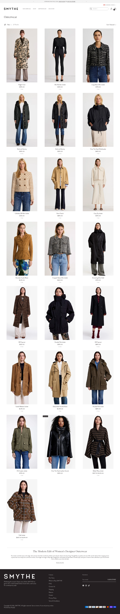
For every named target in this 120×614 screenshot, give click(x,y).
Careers (51, 595)
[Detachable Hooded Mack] (60, 377)
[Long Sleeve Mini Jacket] (98, 55)
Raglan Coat (21, 85)
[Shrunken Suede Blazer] (22, 249)
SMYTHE (17, 606)
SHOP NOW (62, 1)
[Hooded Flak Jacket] (60, 313)
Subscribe (112, 580)
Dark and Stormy (22, 149)
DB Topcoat (22, 342)
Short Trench (60, 213)
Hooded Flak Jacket (60, 342)
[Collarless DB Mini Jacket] (22, 184)
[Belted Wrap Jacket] (98, 442)
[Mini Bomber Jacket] (60, 55)
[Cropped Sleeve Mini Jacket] (60, 249)
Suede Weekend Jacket (22, 407)
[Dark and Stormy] (22, 120)
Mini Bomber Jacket (60, 85)
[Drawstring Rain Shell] (98, 249)
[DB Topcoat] (22, 313)
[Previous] (34, 1)
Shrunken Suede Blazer (22, 278)
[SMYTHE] (11, 9)
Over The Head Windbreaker (98, 149)
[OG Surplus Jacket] (22, 442)
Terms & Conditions (54, 601)
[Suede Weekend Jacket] (22, 377)
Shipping (51, 589)
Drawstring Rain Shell (98, 278)
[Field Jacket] (22, 506)
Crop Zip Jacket (98, 213)
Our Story (51, 578)
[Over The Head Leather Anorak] (60, 442)
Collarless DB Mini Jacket (22, 213)
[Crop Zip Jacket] (98, 184)
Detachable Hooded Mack (60, 407)
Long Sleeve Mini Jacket (98, 85)
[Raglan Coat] (22, 55)
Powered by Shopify (9, 607)
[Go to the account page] (111, 9)
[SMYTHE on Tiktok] (89, 586)
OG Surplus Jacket (22, 471)
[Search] (91, 9)
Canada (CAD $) (110, 5)
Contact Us (52, 586)
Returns (51, 592)
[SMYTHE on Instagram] (86, 586)
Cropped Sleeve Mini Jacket (60, 278)
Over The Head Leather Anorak (60, 471)
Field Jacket (22, 535)
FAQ (50, 584)
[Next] (86, 1)
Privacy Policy (52, 598)
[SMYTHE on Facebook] (83, 586)
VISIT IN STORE (71, 1)
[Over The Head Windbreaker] (98, 120)
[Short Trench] (60, 184)
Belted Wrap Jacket (98, 471)
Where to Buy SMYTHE (55, 581)
